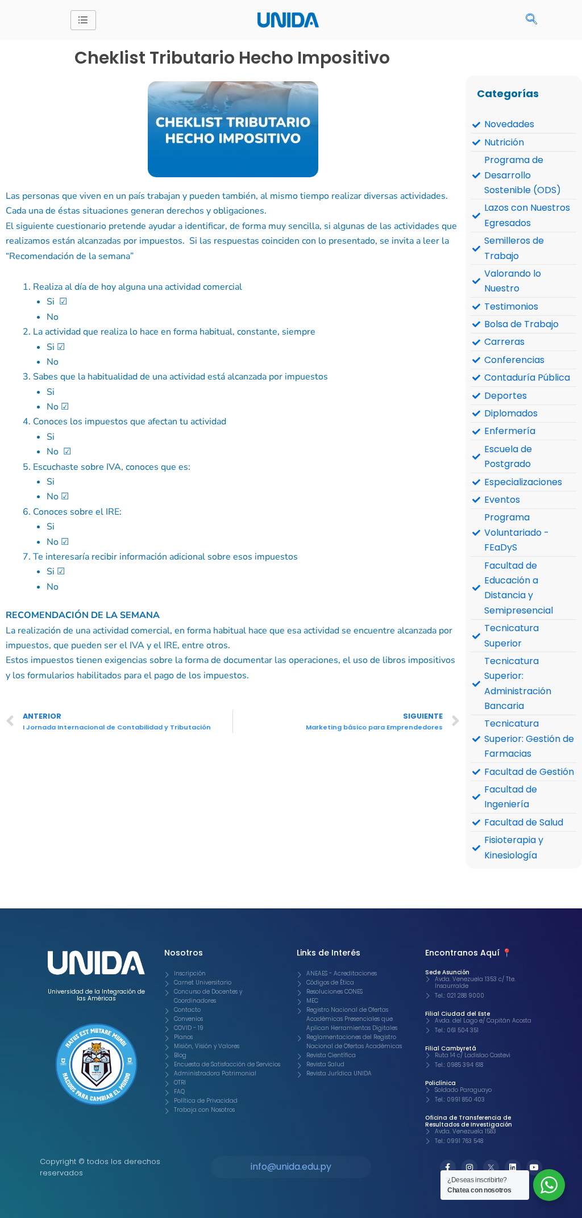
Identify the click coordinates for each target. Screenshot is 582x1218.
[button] (531, 20)
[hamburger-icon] (83, 20)
